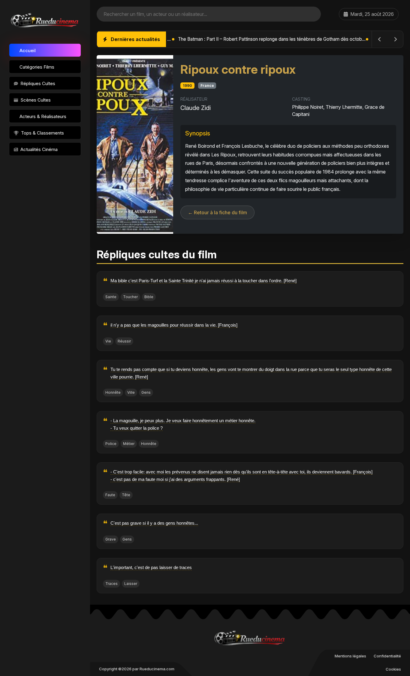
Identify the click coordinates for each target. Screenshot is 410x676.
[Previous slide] (379, 39)
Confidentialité (387, 656)
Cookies (393, 669)
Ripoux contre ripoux (238, 69)
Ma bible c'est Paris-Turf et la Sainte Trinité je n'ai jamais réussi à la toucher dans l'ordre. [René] (203, 280)
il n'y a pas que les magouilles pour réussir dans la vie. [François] (173, 325)
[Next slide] (395, 39)
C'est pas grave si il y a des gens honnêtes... (154, 523)
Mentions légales (350, 656)
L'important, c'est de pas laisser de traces (151, 567)
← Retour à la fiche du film (217, 212)
